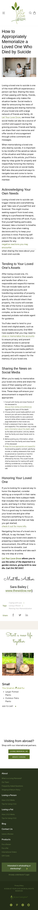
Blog (4, 823)
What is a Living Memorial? (12, 778)
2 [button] (18, 687)
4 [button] (22, 687)
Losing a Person (15, 606)
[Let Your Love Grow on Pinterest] (17, 905)
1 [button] (16, 687)
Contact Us (7, 829)
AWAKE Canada (19, 757)
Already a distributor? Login (19, 875)
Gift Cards (5, 856)
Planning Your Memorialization (20, 609)
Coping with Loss (15, 603)
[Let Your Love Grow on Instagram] (23, 905)
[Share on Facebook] (11, 616)
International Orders (9, 852)
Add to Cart (7, 706)
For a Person (6, 844)
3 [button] (20, 687)
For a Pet (5, 848)
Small (6, 684)
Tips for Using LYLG (9, 804)
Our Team (5, 782)
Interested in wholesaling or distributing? (19, 867)
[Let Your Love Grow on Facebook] (11, 905)
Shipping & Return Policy (11, 790)
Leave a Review (7, 834)
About (5, 773)
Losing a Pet (7, 809)
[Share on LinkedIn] (25, 616)
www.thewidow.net (18, 590)
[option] (19, 680)
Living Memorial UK (19, 751)
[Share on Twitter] (18, 616)
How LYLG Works (8, 800)
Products (6, 839)
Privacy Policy (19, 886)
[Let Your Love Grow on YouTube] (28, 905)
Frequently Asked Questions (12, 786)
